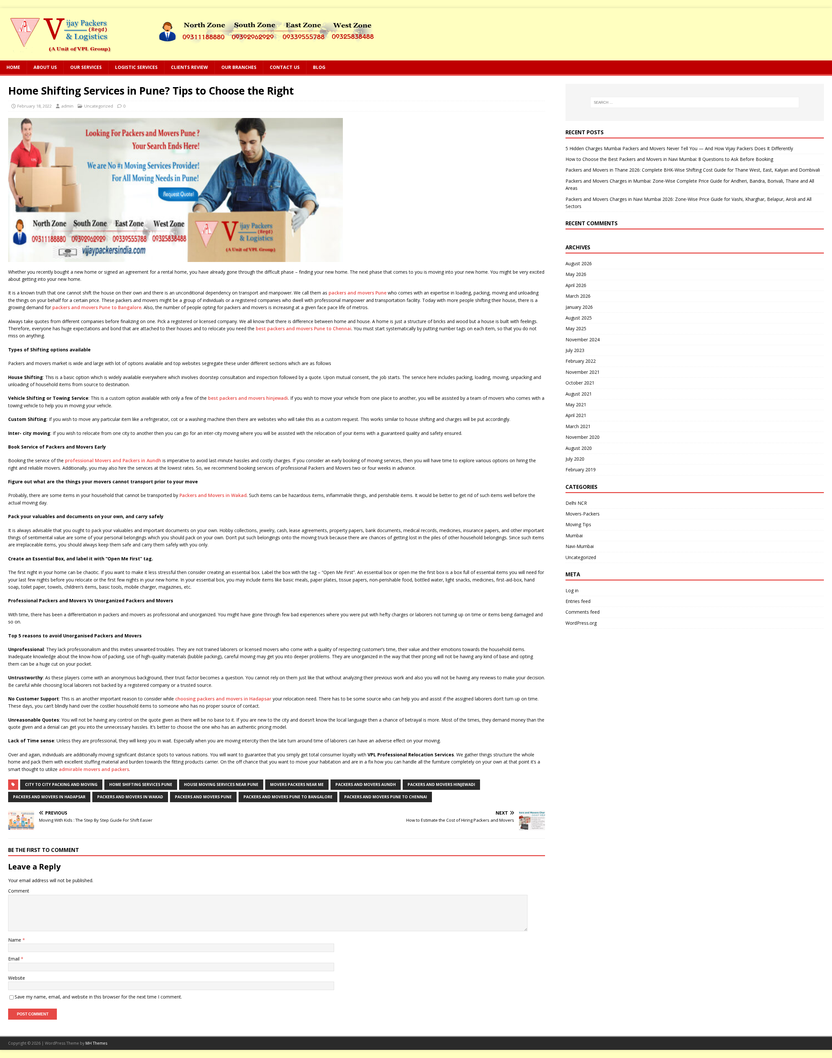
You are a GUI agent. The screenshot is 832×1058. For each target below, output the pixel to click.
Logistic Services (136, 67)
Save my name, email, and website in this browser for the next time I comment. (98, 997)
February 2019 (581, 469)
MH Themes (96, 1043)
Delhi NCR (576, 503)
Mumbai (574, 535)
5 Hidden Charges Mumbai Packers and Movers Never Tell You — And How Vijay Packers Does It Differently (679, 148)
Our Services (86, 67)
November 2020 (583, 437)
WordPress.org (581, 623)
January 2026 (579, 307)
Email (14, 959)
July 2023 (575, 350)
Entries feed (578, 601)
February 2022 (581, 361)
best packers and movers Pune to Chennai (303, 328)
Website (16, 978)
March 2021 (578, 426)
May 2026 (576, 274)
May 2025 (576, 328)
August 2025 (579, 318)
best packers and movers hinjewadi (248, 398)
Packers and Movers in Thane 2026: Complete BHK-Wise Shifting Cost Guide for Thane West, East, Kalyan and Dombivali (693, 170)
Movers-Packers (583, 514)
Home (13, 67)
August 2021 (579, 394)
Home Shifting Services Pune (140, 784)
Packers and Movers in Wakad (213, 495)
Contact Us (285, 67)
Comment (18, 891)
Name (15, 940)
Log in (572, 590)
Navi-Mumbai (580, 546)
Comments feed (583, 612)
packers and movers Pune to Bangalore (96, 307)
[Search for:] (694, 102)
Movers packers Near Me (297, 784)
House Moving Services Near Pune (221, 784)
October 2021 (580, 383)
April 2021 (576, 415)
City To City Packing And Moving (61, 784)
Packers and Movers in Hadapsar (49, 797)
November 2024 (583, 339)
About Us (45, 67)
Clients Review (189, 67)
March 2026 (578, 296)
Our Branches (238, 67)
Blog (319, 67)
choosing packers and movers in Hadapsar (223, 699)
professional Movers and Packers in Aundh (113, 460)
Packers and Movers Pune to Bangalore (287, 797)
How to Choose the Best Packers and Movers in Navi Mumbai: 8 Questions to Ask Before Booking (669, 159)
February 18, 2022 (34, 106)
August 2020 (579, 448)
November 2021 (583, 372)
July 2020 (575, 459)
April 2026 (576, 285)
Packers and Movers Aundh (365, 784)
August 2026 (579, 263)
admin (67, 106)
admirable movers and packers (94, 769)
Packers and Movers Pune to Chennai (385, 797)
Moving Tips (578, 524)
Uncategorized (98, 106)
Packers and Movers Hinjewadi (441, 784)
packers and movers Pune (357, 293)
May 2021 (576, 404)
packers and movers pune (203, 797)
